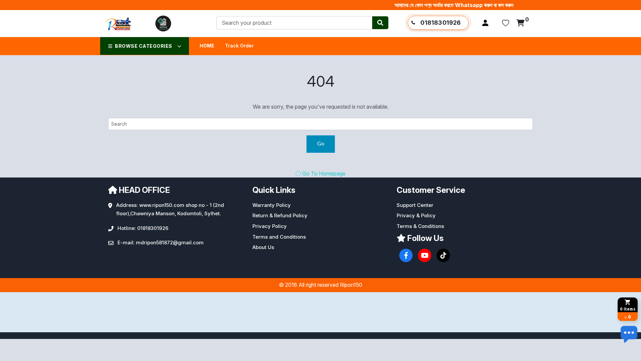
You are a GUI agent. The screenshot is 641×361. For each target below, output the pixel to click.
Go (320, 143)
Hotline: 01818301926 (143, 228)
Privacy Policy (269, 226)
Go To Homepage (323, 173)
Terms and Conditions (279, 237)
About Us (263, 247)
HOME (207, 45)
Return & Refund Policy (279, 215)
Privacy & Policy (416, 215)
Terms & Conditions (420, 226)
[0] (520, 23)
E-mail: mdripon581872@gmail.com (161, 242)
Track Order (239, 45)
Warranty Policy (271, 205)
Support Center (415, 205)
